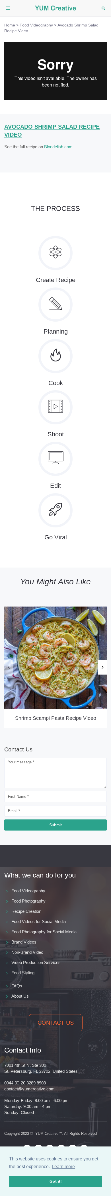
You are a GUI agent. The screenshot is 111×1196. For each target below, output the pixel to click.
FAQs (16, 985)
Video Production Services (36, 962)
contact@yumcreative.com (29, 1088)
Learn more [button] (63, 1166)
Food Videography (28, 890)
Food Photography (28, 901)
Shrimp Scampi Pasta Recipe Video (55, 718)
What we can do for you (40, 875)
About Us (20, 996)
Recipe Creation (26, 911)
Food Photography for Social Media (44, 931)
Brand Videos (23, 942)
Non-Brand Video (27, 952)
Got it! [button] (56, 1181)
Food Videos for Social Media (38, 921)
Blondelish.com (58, 146)
